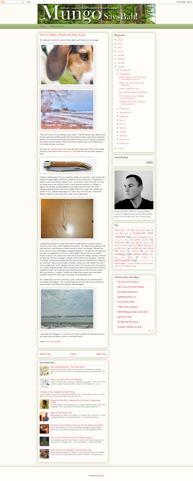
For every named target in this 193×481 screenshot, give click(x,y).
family (132, 242)
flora (124, 245)
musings (119, 254)
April (122, 132)
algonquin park (122, 229)
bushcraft (49, 342)
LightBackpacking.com (126, 297)
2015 (119, 43)
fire (148, 242)
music (147, 251)
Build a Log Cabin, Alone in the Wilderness (66, 379)
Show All (150, 331)
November (124, 74)
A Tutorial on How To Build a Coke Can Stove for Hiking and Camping (76, 425)
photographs (122, 260)
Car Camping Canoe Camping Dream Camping (131, 97)
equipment (119, 242)
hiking (150, 248)
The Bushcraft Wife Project (128, 322)
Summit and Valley (124, 317)
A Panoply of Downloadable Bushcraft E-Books (57, 392)
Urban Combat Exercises (129, 89)
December (124, 70)
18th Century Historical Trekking (130, 287)
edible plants (141, 239)
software (133, 263)
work (131, 266)
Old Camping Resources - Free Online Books (67, 367)
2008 (119, 59)
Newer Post (45, 354)
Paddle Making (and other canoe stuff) (132, 312)
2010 (119, 51)
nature (137, 254)
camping (57, 342)
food (134, 245)
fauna (141, 242)
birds (116, 233)
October (123, 109)
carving (148, 237)
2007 (119, 63)
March (122, 135)
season (149, 261)
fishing (116, 245)
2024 (119, 40)
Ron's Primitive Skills (125, 302)
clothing (116, 240)
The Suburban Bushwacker (127, 292)
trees (142, 263)
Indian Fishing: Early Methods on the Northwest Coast (71, 450)
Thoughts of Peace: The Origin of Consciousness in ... (132, 103)
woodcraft (122, 266)
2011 (119, 47)
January (123, 143)
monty (134, 250)
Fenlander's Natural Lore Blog (129, 327)
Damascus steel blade (72, 151)
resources (141, 261)
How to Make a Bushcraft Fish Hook (133, 92)
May (121, 128)
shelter (117, 263)
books (126, 233)
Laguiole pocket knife (59, 149)
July (121, 120)
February (123, 139)
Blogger (101, 476)
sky (127, 264)
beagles (148, 230)
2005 (119, 148)
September (124, 112)
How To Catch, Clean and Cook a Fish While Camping (70, 438)
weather (150, 263)
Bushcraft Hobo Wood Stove (61, 413)
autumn (138, 230)
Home (42, 26)
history (123, 251)
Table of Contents (57, 26)
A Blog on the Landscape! (127, 307)
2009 (119, 55)
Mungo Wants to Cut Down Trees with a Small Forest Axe (132, 78)
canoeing (136, 236)
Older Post (101, 354)
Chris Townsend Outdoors (128, 282)
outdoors (145, 257)
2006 (119, 67)
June (121, 124)
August (123, 116)
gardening (137, 248)
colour (126, 240)
